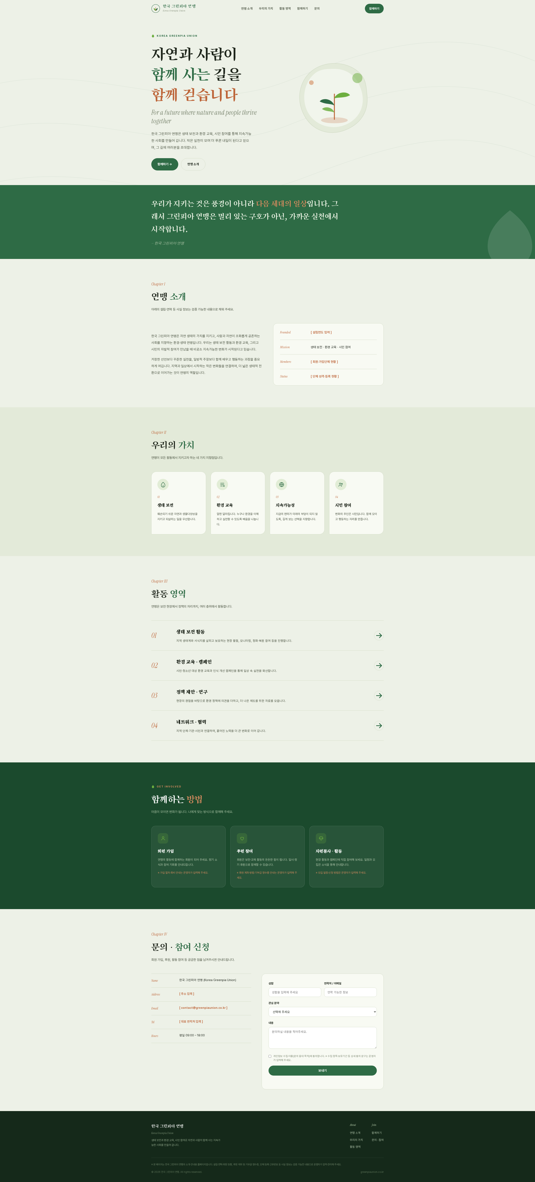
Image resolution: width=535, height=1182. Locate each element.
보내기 (322, 1070)
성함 (271, 983)
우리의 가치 (266, 8)
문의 (317, 8)
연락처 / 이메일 (332, 983)
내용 (271, 1022)
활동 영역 (285, 8)
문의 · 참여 (378, 1140)
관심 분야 (274, 1003)
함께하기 (302, 8)
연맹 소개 (247, 8)
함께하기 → (165, 164)
